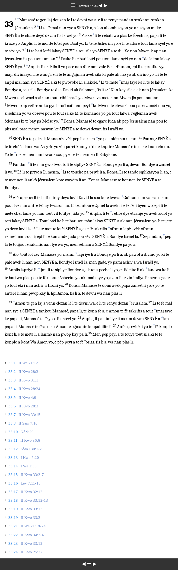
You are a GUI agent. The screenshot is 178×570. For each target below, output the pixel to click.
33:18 (13, 500)
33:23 (13, 543)
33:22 (13, 535)
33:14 (13, 466)
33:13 (13, 457)
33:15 (13, 474)
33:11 (13, 440)
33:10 (13, 432)
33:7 (12, 415)
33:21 (13, 526)
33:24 (13, 552)
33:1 (12, 363)
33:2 (12, 371)
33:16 (13, 483)
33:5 (12, 397)
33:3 (12, 380)
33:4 (12, 389)
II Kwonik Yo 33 (87, 6)
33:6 (12, 406)
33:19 (13, 509)
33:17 (13, 492)
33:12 (13, 449)
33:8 (12, 423)
